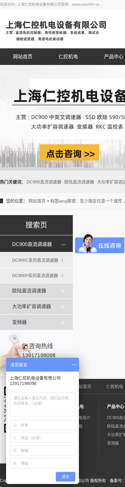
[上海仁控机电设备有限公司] (60, 29)
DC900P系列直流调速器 (35, 275)
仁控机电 (68, 56)
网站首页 (22, 56)
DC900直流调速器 (44, 181)
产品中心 (115, 406)
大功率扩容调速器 (31, 306)
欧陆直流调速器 (79, 181)
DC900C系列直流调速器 (35, 260)
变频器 (19, 322)
